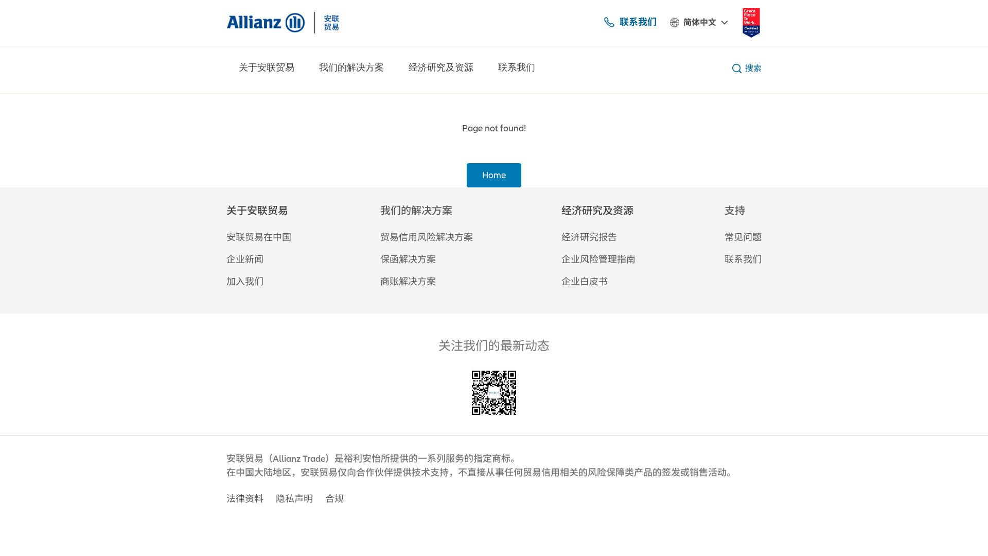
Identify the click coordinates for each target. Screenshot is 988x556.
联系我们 (638, 22)
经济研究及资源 (441, 67)
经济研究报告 (589, 237)
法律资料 (244, 499)
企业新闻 (244, 259)
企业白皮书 (584, 281)
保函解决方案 (408, 259)
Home (494, 175)
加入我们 (244, 281)
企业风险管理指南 (598, 259)
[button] (258, 211)
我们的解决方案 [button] (416, 211)
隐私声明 (294, 499)
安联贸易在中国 (258, 237)
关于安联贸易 (266, 67)
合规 (334, 499)
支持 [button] (735, 211)
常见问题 (743, 237)
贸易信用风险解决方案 (426, 237)
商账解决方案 (408, 281)
